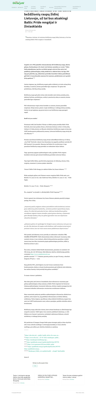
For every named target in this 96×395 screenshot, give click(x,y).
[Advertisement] (48, 50)
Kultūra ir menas (43, 7)
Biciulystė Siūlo (16, 383)
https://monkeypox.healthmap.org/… (37, 340)
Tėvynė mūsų (26, 7)
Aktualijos (20, 7)
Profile (35, 365)
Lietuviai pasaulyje (33, 7)
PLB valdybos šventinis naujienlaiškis (60, 7)
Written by (30, 30)
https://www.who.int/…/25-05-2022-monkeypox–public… (43, 337)
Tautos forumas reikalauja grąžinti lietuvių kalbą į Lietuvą (72, 376)
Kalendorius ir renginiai (77, 7)
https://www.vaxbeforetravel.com (40, 254)
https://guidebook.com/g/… (32, 349)
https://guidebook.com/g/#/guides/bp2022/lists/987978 (43, 342)
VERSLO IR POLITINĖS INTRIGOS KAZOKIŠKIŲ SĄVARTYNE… (47, 376)
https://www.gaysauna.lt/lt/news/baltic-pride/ (40, 344)
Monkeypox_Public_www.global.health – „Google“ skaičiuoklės (47, 351)
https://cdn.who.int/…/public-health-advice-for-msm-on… (42, 335)
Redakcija (14, 7)
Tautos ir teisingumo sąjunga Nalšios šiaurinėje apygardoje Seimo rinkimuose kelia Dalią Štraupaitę (21, 378)
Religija (51, 7)
